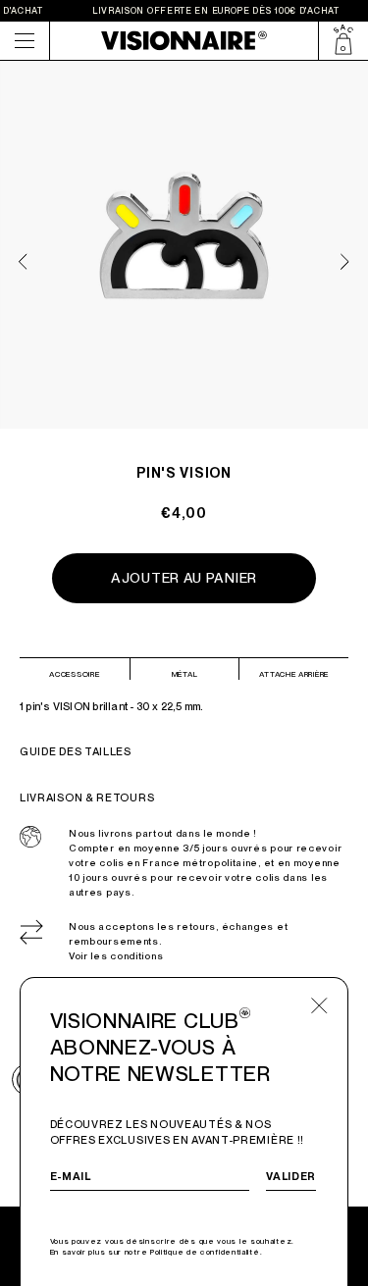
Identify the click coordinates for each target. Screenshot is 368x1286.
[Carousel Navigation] (184, 252)
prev (23, 261)
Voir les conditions (116, 956)
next (345, 261)
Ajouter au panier (184, 578)
